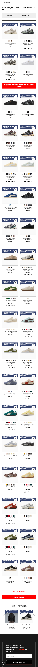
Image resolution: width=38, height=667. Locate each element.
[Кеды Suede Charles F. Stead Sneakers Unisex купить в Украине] (10, 319)
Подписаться (19, 662)
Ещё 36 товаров (19, 591)
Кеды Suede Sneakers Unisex (28, 74)
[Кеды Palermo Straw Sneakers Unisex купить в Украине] (28, 288)
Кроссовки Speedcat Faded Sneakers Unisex (28, 580)
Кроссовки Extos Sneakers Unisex (10, 43)
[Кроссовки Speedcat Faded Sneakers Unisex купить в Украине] (28, 568)
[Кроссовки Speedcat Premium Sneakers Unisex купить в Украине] (10, 382)
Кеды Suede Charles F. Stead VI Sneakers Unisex (10, 208)
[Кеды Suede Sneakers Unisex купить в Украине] (28, 62)
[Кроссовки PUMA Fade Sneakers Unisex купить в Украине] (28, 31)
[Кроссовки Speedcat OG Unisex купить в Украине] (28, 319)
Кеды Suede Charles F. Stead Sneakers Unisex (10, 332)
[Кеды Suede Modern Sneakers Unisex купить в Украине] (28, 226)
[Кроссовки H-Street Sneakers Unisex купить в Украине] (28, 444)
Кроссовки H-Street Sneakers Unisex (27, 456)
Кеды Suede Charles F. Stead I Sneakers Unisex (10, 580)
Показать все (19, 597)
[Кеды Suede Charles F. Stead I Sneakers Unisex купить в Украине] (10, 568)
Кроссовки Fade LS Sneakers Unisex (10, 146)
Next (32, 41)
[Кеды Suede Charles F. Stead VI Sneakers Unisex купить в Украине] (10, 195)
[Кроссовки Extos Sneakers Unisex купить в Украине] (10, 31)
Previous (22, 41)
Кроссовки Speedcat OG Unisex (27, 332)
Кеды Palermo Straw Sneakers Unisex (27, 301)
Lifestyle (7, 2)
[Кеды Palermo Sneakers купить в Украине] (10, 288)
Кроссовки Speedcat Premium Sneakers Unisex (10, 394)
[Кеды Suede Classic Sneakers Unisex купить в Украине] (10, 164)
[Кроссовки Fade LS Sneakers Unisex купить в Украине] (10, 133)
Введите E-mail (10, 656)
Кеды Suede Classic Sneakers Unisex (10, 177)
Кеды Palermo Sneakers (10, 300)
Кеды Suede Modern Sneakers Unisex (27, 239)
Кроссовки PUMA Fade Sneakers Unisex (28, 43)
